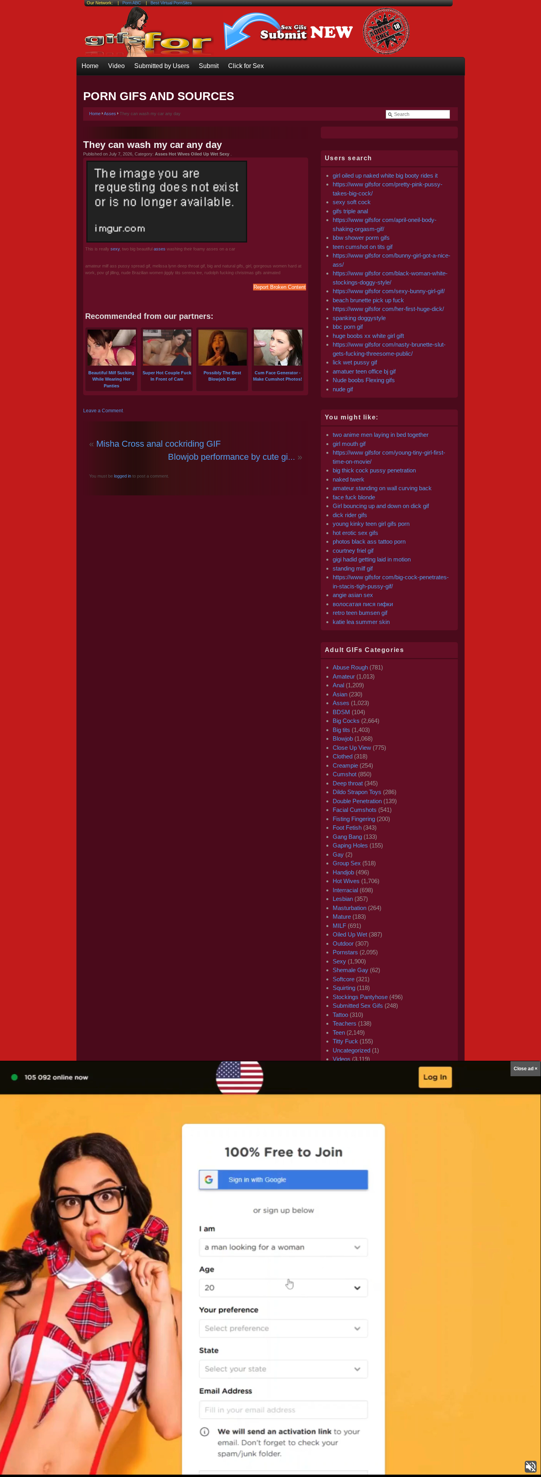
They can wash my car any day (152, 144)
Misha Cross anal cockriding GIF (158, 444)
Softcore (343, 979)
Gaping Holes (350, 845)
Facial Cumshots (355, 809)
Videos (342, 1059)
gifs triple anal (350, 211)
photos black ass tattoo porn (369, 541)
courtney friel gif (353, 550)
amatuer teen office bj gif (364, 371)
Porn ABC (131, 2)
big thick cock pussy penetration (374, 470)
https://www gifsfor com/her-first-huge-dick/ (388, 308)
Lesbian (343, 898)
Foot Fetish (347, 827)
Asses (110, 113)
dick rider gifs (350, 515)
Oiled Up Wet (350, 934)
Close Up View (352, 747)
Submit (209, 66)
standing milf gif (353, 568)
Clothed (342, 756)
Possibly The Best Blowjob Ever (222, 375)
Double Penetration (357, 801)
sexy (115, 248)
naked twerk (348, 479)
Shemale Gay (350, 970)
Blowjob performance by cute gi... (231, 457)
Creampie (345, 765)
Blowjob (343, 738)
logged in (122, 476)
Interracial (345, 890)
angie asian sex (353, 595)
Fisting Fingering (354, 818)
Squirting (344, 987)
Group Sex (347, 863)
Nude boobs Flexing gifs (364, 380)
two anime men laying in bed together (381, 434)
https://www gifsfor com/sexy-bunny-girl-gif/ (389, 291)
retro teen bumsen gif (360, 612)
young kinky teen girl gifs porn (371, 523)
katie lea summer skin (361, 621)
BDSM (341, 712)
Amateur (344, 676)
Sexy (339, 961)
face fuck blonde (354, 497)
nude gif (343, 389)
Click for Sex (246, 66)
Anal (338, 685)
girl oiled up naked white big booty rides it (385, 175)
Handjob (343, 872)
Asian (340, 694)
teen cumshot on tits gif (362, 246)
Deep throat (348, 783)
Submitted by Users (161, 66)
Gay (338, 854)
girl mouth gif (349, 443)
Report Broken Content (279, 287)
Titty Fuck (345, 1041)
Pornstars (345, 952)
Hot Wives (346, 881)
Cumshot (344, 774)
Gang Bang (347, 836)
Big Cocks (346, 720)
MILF (339, 925)
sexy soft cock (352, 202)
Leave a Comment (103, 410)
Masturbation (349, 907)
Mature (342, 916)
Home (90, 66)
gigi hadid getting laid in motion (372, 559)
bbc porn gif (348, 326)
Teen (339, 1032)
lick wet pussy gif (355, 362)
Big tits (341, 729)
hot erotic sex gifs (355, 532)
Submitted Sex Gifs (358, 1005)
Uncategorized (351, 1050)
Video (116, 66)
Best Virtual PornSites (171, 2)
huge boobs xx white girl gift (368, 335)
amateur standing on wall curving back (382, 488)
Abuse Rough (350, 667)
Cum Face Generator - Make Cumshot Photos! (277, 375)
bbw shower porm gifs (361, 237)
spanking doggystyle (359, 318)
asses (160, 248)
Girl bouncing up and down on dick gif (381, 505)
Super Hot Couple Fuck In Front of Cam (167, 375)
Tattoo (340, 1014)
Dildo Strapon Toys (357, 792)
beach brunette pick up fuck (368, 300)
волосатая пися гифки (363, 604)
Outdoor (343, 943)
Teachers (344, 1023)
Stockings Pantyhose (360, 997)
